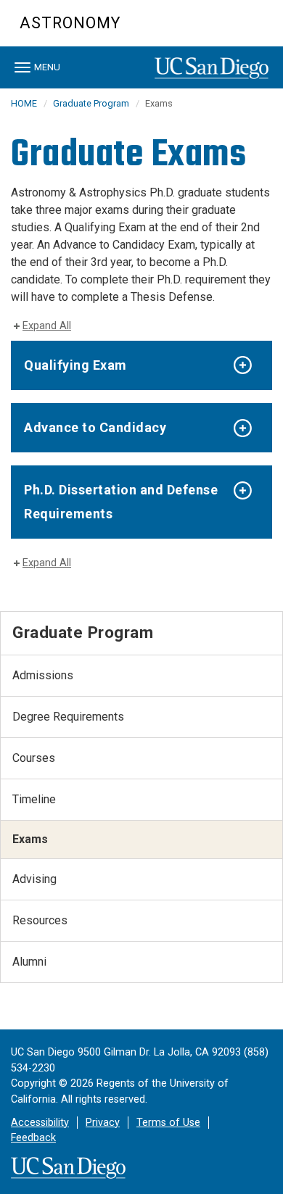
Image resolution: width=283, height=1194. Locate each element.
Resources (39, 920)
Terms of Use (168, 1122)
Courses (33, 758)
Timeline (34, 799)
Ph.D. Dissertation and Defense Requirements (121, 501)
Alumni (29, 962)
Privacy (103, 1122)
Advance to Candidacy (95, 427)
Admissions (42, 675)
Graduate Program (91, 103)
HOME (24, 103)
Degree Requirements (68, 717)
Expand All (46, 326)
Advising (34, 879)
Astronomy (70, 23)
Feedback (33, 1138)
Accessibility (40, 1122)
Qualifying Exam (75, 365)
